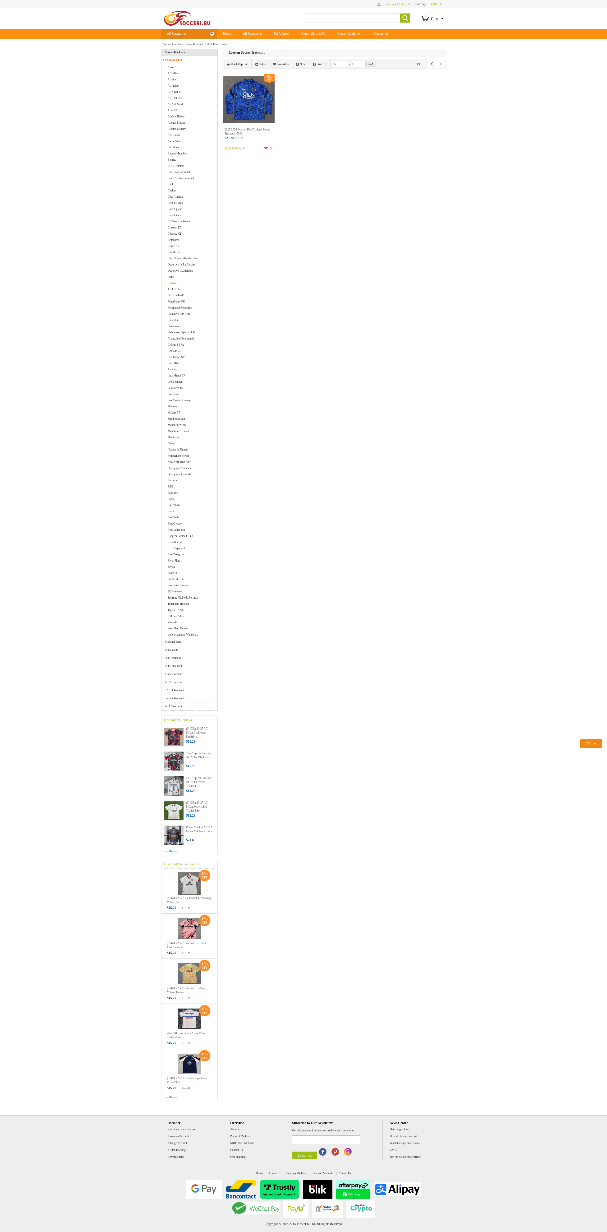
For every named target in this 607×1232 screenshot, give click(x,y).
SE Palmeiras (175, 591)
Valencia (172, 622)
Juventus (173, 369)
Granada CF (174, 351)
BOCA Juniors (176, 165)
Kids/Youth (171, 649)
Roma (171, 511)
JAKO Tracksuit (174, 690)
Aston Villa (174, 141)
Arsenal (172, 79)
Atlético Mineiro (177, 128)
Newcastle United (178, 449)
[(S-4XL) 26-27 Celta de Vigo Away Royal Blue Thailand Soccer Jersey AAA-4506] (189, 1063)
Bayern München (177, 153)
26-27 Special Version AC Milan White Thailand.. (198, 782)
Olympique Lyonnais (179, 474)
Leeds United (175, 381)
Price (320, 64)
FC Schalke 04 (176, 295)
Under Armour (173, 674)
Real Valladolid (176, 529)
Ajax (170, 67)
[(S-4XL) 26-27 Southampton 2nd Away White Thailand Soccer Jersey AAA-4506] (189, 883)
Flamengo (173, 326)
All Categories (176, 33)
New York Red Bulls (179, 462)
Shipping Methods (296, 1173)
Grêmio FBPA (176, 344)
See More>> (171, 851)
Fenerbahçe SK (176, 301)
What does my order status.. (405, 1143)
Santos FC (173, 573)
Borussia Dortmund (179, 172)
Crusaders (173, 240)
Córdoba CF (175, 233)
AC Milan (173, 73)
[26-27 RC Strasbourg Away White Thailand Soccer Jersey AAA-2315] (189, 1018)
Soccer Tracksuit (194, 44)
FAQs (393, 1150)
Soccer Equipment (350, 33)
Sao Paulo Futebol (178, 585)
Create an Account (178, 1136)
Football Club (211, 44)
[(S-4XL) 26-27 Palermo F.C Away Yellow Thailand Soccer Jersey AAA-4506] (189, 973)
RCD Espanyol (176, 548)
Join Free (402, 4)
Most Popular (239, 64)
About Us (274, 1173)
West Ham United (178, 628)
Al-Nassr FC (175, 91)
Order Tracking (177, 1150)
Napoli (171, 443)
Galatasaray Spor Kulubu (182, 332)
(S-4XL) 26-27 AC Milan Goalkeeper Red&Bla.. (197, 732)
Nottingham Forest (178, 455)
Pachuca (172, 480)
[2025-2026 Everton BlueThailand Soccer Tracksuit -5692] (249, 99)
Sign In (389, 4)
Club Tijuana (175, 209)
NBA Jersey (282, 33)
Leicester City (175, 388)
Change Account (177, 1143)
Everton (224, 44)
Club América (175, 196)
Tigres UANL (176, 610)
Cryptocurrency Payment (182, 1129)
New (302, 64)
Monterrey (173, 437)
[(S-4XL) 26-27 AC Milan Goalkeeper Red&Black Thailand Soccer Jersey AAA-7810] (174, 736)
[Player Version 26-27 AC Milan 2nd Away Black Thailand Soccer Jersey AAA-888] (174, 835)
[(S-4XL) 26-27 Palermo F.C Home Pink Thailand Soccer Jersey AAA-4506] (189, 928)
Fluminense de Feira (179, 314)
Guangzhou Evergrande (181, 338)
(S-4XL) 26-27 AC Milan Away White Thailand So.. (197, 806)
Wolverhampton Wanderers (183, 634)
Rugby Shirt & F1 (313, 33)
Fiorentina (173, 320)
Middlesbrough (176, 418)
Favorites (283, 64)
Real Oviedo (175, 523)
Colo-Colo (173, 252)
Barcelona (173, 147)
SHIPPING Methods (242, 1143)
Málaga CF (174, 412)
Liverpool (173, 394)
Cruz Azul (173, 246)
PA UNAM (174, 505)
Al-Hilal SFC (175, 98)
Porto (171, 499)
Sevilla (171, 566)
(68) (244, 148)
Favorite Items (176, 1156)
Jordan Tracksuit (174, 698)
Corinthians (174, 215)
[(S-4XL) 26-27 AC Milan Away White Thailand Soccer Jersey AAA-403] (174, 810)
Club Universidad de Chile (183, 258)
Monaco (172, 406)
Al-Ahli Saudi (176, 104)
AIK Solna (174, 135)
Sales (262, 64)
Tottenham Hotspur (178, 603)
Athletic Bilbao (176, 116)
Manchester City (177, 425)
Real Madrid (175, 542)
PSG (170, 486)
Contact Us (236, 1150)
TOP (587, 743)
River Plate (174, 560)
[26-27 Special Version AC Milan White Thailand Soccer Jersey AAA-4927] (174, 785)
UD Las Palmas (176, 616)
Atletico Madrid (176, 122)
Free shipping (238, 1156)
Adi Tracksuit (173, 658)
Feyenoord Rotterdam (180, 307)
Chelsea (172, 190)
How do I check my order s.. (406, 1136)
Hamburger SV (176, 357)
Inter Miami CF (176, 375)
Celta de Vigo (175, 203)
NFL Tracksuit (173, 706)
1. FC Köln (174, 289)
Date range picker (399, 1129)
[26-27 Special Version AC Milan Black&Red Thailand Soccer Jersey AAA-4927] (174, 761)
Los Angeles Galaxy (179, 400)
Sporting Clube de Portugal (183, 597)
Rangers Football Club (180, 536)
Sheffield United (177, 579)
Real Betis (173, 517)
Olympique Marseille (179, 468)
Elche (171, 277)
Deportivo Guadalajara (180, 270)
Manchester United (178, 431)
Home (227, 33)
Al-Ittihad (173, 85)
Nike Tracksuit (173, 666)
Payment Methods (240, 1136)
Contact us (381, 33)
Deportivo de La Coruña (181, 264)
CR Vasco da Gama (179, 221)
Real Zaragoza (176, 554)
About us (235, 1129)
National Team (173, 641)
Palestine (173, 492)
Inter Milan (174, 363)
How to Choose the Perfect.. (406, 1156)
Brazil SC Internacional (181, 178)
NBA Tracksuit (173, 682)
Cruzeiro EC (175, 227)
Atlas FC (173, 110)
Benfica (172, 159)
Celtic (171, 184)
